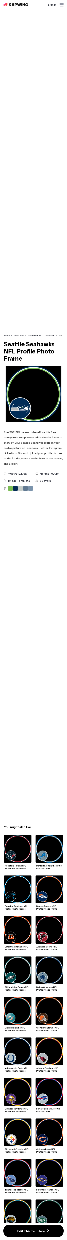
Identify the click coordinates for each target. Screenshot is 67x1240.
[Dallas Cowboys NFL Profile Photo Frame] (49, 970)
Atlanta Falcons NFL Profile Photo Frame (46, 948)
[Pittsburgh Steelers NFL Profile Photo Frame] (17, 1132)
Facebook (50, 335)
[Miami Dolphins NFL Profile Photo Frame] (17, 1011)
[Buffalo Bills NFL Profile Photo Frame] (49, 1092)
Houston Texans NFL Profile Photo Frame (16, 867)
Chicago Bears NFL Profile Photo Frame (46, 1150)
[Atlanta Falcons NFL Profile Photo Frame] (49, 930)
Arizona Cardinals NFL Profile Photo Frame (47, 1069)
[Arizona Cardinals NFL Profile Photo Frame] (49, 1051)
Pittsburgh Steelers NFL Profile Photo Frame (17, 1150)
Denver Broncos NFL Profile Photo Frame (47, 907)
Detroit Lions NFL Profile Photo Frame (49, 867)
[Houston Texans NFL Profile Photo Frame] (17, 849)
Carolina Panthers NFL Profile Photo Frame (16, 907)
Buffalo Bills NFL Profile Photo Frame (48, 1110)
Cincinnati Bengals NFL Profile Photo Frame (16, 948)
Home (7, 335)
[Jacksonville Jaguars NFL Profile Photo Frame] (17, 1213)
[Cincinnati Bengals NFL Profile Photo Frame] (17, 930)
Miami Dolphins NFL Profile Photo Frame (15, 1029)
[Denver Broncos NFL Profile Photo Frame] (49, 889)
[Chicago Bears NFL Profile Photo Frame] (49, 1132)
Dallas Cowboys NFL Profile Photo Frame (47, 988)
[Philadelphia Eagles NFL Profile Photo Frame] (17, 970)
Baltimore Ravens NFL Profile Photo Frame (47, 1191)
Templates (18, 335)
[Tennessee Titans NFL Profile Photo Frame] (17, 1173)
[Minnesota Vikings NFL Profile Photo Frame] (17, 1092)
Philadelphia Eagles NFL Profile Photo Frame (17, 988)
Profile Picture (34, 335)
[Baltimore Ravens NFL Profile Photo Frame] (49, 1173)
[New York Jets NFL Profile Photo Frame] (49, 1213)
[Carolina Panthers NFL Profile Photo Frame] (17, 889)
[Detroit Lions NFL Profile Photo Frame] (49, 849)
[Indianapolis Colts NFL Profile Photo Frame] (17, 1051)
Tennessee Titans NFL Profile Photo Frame (16, 1191)
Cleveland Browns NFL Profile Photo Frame (47, 1029)
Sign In (52, 4)
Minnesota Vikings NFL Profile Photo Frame (16, 1110)
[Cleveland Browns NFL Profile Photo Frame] (49, 1011)
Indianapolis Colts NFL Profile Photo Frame (16, 1069)
